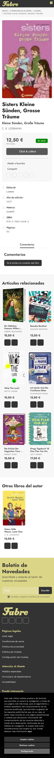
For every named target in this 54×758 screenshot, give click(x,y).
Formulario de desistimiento (16, 676)
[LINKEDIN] (26, 620)
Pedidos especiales (11, 671)
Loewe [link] (10, 191)
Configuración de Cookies (15, 657)
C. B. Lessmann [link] (11, 128)
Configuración (27, 751)
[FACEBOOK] (5, 620)
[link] (14, 342)
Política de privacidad (13, 646)
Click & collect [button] (27, 151)
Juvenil (37, 11)
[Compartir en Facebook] (8, 175)
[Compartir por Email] (26, 175)
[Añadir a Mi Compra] (7, 342)
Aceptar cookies (27, 739)
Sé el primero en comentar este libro (23, 262)
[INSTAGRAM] (12, 620)
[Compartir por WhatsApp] (20, 175)
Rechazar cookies (27, 745)
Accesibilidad (8, 682)
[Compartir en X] (14, 175)
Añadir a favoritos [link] (16, 163)
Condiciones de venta (13, 641)
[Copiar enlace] (31, 175)
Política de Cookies (11, 652)
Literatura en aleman (20, 11)
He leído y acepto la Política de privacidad (30, 597)
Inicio (5, 11)
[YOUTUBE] (19, 620)
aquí (30, 731)
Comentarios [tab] (27, 244)
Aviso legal (7, 636)
